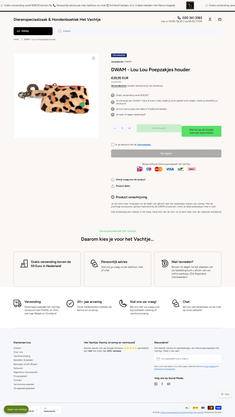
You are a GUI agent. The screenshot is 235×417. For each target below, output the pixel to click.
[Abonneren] (217, 359)
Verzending (32, 302)
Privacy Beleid (210, 366)
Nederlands (49, 411)
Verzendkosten (119, 85)
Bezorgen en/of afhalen (25, 364)
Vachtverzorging (22, 356)
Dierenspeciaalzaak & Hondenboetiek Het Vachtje (182, 412)
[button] (120, 186)
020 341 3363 (192, 18)
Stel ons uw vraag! (143, 302)
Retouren (18, 368)
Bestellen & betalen (23, 360)
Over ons (18, 352)
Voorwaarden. (144, 144)
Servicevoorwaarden (24, 384)
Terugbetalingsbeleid (24, 388)
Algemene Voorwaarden (26, 372)
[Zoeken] (58, 31)
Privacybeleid (20, 376)
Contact (18, 380)
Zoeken (17, 348)
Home (16, 39)
